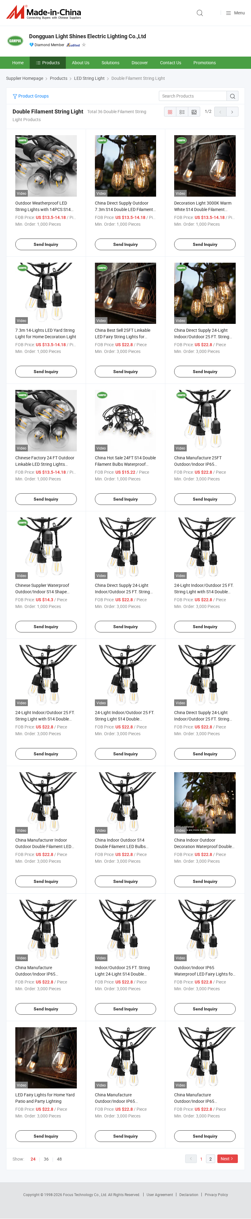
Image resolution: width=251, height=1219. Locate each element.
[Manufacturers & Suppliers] (44, 12)
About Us (80, 62)
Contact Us (170, 62)
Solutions (110, 62)
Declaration (188, 1194)
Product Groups (33, 96)
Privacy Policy (216, 1194)
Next (225, 1159)
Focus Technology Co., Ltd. (85, 1194)
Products (51, 62)
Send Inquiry (46, 244)
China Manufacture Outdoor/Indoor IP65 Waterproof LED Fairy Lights (121, 1101)
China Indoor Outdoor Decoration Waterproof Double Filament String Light (203, 846)
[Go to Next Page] (232, 111)
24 (33, 1159)
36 (46, 1159)
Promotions (204, 62)
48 (59, 1159)
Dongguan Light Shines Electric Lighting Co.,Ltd (87, 36)
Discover (140, 62)
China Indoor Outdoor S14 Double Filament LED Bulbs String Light (120, 846)
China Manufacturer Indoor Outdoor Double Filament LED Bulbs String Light (43, 846)
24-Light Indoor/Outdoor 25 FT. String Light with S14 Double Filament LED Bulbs (45, 719)
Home (18, 62)
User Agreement (160, 1194)
